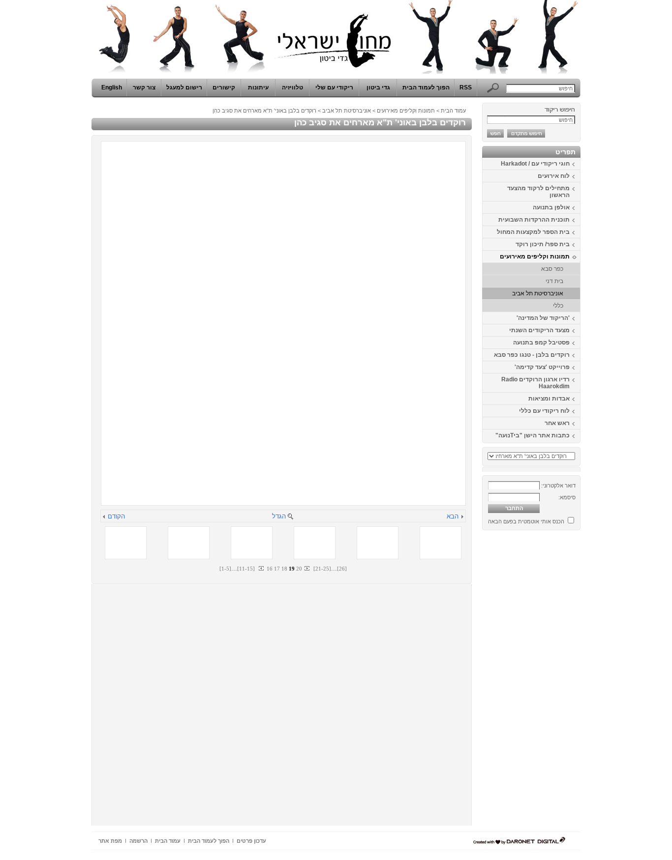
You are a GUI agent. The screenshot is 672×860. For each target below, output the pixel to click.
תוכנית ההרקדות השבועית (534, 219)
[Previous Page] (262, 568)
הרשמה (138, 841)
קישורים (224, 87)
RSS (465, 87)
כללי (558, 305)
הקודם (116, 516)
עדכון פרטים (251, 841)
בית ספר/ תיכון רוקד (543, 244)
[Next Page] (306, 568)
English (111, 87)
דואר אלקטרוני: (558, 485)
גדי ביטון (378, 87)
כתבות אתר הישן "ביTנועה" (532, 435)
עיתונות (258, 87)
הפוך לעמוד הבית (426, 87)
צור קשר (144, 87)
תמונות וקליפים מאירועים (535, 256)
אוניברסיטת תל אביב (537, 293)
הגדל (279, 516)
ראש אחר (557, 423)
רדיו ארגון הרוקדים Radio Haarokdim (535, 383)
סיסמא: (567, 497)
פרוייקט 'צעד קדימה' (542, 367)
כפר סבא (552, 268)
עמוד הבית (453, 111)
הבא (452, 516)
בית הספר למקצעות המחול (533, 232)
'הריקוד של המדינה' (543, 318)
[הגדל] (290, 517)
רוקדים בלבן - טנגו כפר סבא (532, 354)
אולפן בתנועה (551, 207)
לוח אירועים (554, 175)
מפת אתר (110, 841)
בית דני (554, 281)
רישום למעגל (184, 87)
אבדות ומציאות (549, 398)
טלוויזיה (292, 87)
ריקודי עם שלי (334, 87)
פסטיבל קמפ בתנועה (541, 342)
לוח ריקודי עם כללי (544, 410)
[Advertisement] (550, 681)
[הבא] (461, 517)
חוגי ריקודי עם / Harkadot (535, 163)
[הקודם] (104, 517)
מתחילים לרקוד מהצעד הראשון (538, 192)
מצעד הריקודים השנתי (539, 330)
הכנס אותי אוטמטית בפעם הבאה (526, 521)
